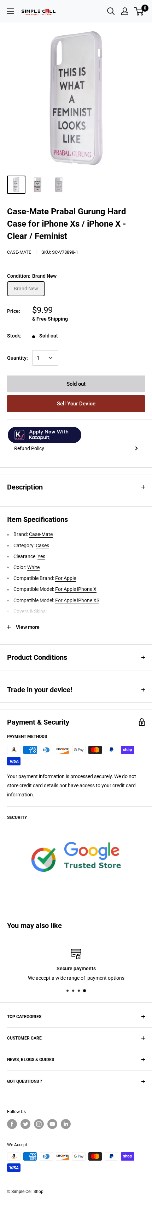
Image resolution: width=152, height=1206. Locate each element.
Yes (41, 556)
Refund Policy (29, 448)
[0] (139, 11)
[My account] (124, 11)
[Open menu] (10, 11)
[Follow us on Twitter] (25, 1124)
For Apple (65, 578)
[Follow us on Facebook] (12, 1124)
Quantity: (17, 358)
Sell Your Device (76, 403)
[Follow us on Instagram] (39, 1124)
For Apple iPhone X (76, 589)
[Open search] (111, 11)
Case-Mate (19, 252)
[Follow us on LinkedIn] (66, 1124)
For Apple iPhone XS (77, 600)
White (33, 567)
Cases (42, 545)
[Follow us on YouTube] (52, 1124)
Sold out (76, 384)
